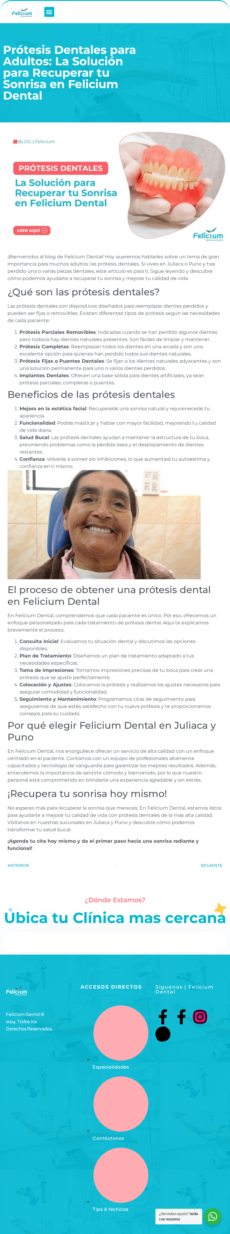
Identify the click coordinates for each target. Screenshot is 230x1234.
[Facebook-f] (162, 1016)
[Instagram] (200, 1016)
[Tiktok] (162, 1034)
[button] (49, 12)
